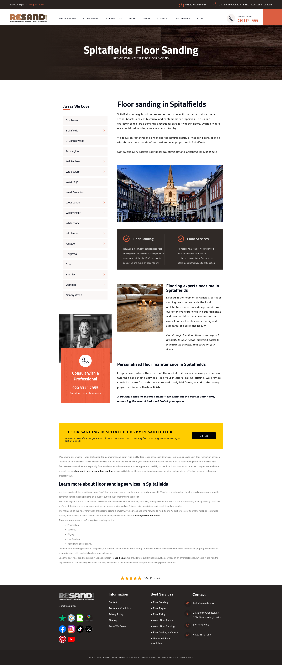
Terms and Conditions (120, 608)
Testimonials (182, 18)
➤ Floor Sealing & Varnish (164, 632)
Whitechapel (73, 223)
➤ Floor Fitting (158, 614)
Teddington (72, 151)
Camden (71, 284)
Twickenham (73, 161)
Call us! (204, 435)
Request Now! (36, 4)
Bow (68, 264)
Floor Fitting (114, 18)
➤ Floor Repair (158, 608)
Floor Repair (90, 18)
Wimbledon (72, 233)
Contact (162, 18)
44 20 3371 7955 (202, 634)
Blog (200, 18)
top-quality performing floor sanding (94, 471)
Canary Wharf (74, 295)
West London (73, 202)
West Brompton (75, 192)
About (132, 18)
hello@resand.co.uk (195, 4)
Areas (146, 18)
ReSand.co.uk (119, 558)
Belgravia (71, 254)
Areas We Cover (117, 626)
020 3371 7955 (248, 20)
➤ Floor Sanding (159, 602)
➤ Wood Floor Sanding (163, 626)
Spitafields (72, 130)
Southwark (72, 120)
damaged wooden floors (147, 515)
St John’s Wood (75, 140)
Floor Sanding (67, 18)
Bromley (70, 274)
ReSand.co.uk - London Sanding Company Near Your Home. (135, 657)
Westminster (73, 212)
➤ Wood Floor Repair (162, 620)
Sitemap (113, 620)
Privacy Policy (116, 614)
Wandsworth (73, 171)
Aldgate (70, 243)
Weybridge (72, 182)
